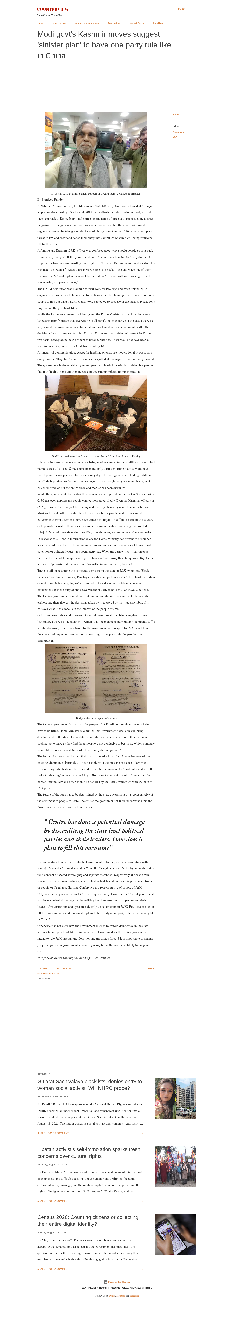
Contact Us (114, 23)
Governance (178, 132)
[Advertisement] (117, 86)
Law (175, 136)
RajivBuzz (158, 23)
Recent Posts (137, 23)
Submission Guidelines (87, 23)
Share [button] (176, 114)
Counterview (53, 9)
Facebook (120, 1295)
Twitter (112, 1295)
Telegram (134, 1295)
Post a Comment (58, 1133)
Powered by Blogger (119, 1281)
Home (40, 23)
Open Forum (59, 23)
